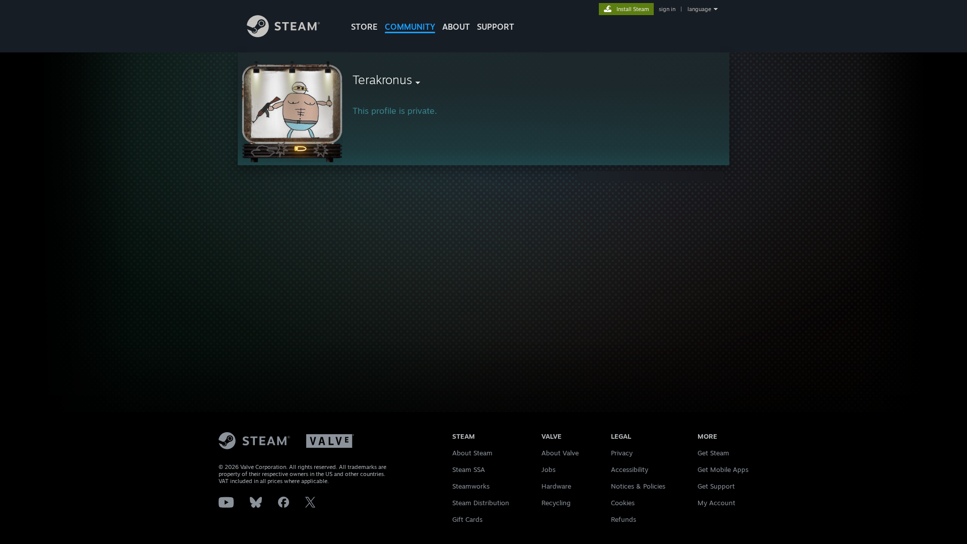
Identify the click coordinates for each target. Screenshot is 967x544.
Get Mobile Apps (723, 469)
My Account (716, 503)
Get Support (716, 486)
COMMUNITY (410, 27)
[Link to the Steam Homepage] (283, 34)
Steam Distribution (480, 503)
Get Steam (713, 453)
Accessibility (629, 469)
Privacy (622, 453)
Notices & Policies (638, 486)
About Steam (472, 453)
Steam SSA (468, 469)
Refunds (623, 519)
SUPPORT (495, 27)
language (699, 9)
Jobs (548, 469)
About (456, 27)
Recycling (556, 503)
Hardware (556, 486)
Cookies (623, 503)
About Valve (560, 453)
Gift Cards (467, 519)
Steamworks (471, 486)
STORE (364, 27)
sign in (667, 9)
